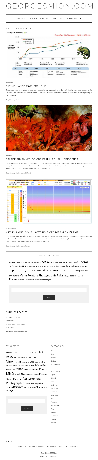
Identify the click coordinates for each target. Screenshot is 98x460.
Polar (60, 275)
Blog (7, 100)
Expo (23, 266)
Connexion (21, 447)
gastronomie (51, 266)
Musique (78, 271)
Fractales (29, 266)
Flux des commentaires (54, 447)
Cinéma (83, 262)
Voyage (53, 423)
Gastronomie (55, 368)
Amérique (19, 263)
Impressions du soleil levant (16, 331)
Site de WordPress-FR (73, 447)
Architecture (37, 262)
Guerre (58, 266)
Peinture (33, 275)
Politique (66, 276)
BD (54, 262)
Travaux (20, 18)
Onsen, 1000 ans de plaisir (15, 324)
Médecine (17, 100)
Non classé (54, 395)
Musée (85, 271)
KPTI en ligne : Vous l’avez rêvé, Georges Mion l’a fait (42, 232)
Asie (50, 262)
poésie (73, 275)
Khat (52, 382)
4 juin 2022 (9, 155)
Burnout (53, 358)
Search (49, 297)
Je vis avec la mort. (13, 317)
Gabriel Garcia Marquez (39, 266)
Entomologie (16, 266)
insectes (81, 266)
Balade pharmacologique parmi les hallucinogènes (42, 159)
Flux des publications (36, 447)
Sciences (22, 280)
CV (47, 18)
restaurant (79, 276)
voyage (47, 279)
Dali (10, 266)
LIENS (41, 18)
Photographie (47, 275)
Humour (63, 266)
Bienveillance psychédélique (26, 86)
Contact (54, 18)
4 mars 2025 (9, 82)
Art (44, 262)
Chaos (70, 263)
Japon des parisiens (25, 271)
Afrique (12, 262)
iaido (62, 18)
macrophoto (62, 271)
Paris (23, 275)
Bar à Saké (10, 321)
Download (32, 18)
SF (33, 279)
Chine (75, 262)
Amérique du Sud (28, 262)
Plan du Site (72, 18)
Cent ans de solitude (61, 262)
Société (37, 279)
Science (23, 173)
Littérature (49, 270)
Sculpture (29, 280)
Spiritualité (28, 173)
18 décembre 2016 (11, 228)
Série (41, 280)
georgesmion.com (50, 6)
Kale (55, 453)
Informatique (72, 266)
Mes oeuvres (70, 271)
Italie (85, 266)
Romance (14, 279)
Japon (13, 270)
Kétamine (11, 100)
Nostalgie (10, 327)
